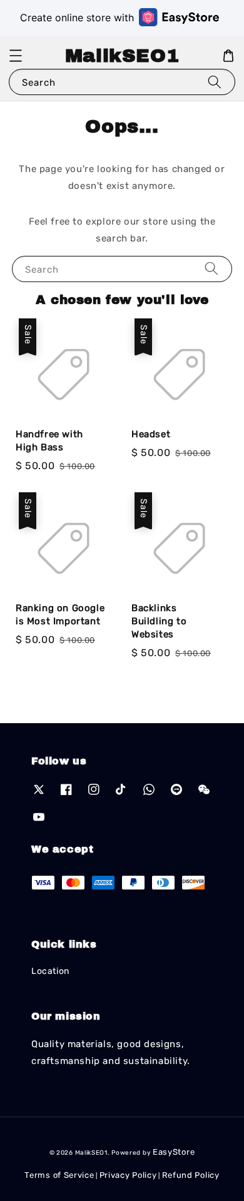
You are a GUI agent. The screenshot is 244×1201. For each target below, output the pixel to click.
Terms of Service (59, 1175)
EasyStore (174, 1152)
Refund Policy (191, 1175)
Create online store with (77, 17)
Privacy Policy (128, 1175)
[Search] (215, 81)
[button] (15, 55)
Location (50, 971)
